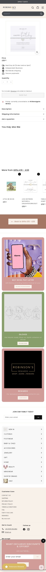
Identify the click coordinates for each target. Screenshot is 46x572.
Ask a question (8, 119)
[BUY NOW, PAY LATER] (23, 258)
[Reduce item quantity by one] (3, 82)
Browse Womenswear (23, 286)
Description (7, 109)
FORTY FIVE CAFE (7, 513)
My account (6, 518)
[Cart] (37, 7)
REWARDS (5, 516)
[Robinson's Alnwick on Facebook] (24, 529)
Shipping (13, 91)
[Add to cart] (19, 174)
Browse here (23, 343)
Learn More (23, 398)
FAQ (3, 510)
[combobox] (23, 13)
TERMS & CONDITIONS (9, 507)
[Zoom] (37, 52)
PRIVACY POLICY (7, 504)
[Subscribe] (37, 556)
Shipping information (11, 114)
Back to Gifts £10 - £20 (24, 221)
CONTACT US (6, 495)
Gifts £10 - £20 (21, 170)
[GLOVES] (23, 313)
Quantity (5, 78)
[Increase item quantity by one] (11, 82)
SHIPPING (5, 498)
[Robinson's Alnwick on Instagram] (28, 529)
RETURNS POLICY (7, 501)
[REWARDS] (23, 369)
